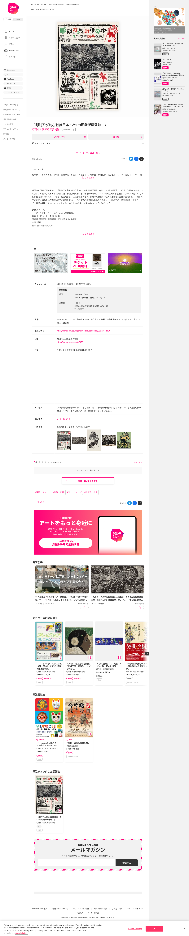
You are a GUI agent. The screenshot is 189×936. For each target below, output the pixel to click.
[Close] (185, 928)
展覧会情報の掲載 (10, 119)
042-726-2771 (63, 419)
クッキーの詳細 (9, 139)
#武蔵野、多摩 (90, 492)
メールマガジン (13, 92)
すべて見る (181, 38)
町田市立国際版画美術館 (45, 129)
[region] (94, 928)
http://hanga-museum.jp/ (68, 342)
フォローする (68, 129)
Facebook (11, 83)
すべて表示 (138, 462)
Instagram (11, 70)
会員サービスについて (11, 110)
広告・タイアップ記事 (11, 114)
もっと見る (89, 177)
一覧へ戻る (40, 502)
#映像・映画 (58, 492)
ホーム (31, 4)
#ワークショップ (74, 492)
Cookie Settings (135, 929)
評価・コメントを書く (88, 481)
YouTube (10, 79)
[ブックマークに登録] (60, 657)
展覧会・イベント (40, 4)
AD (35, 249)
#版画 (37, 492)
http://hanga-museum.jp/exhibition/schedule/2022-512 (82, 331)
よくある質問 (8, 124)
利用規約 (6, 134)
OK (154, 929)
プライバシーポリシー (11, 129)
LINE (9, 88)
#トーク (46, 492)
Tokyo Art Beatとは (10, 105)
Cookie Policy (21, 933)
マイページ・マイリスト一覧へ (87, 153)
